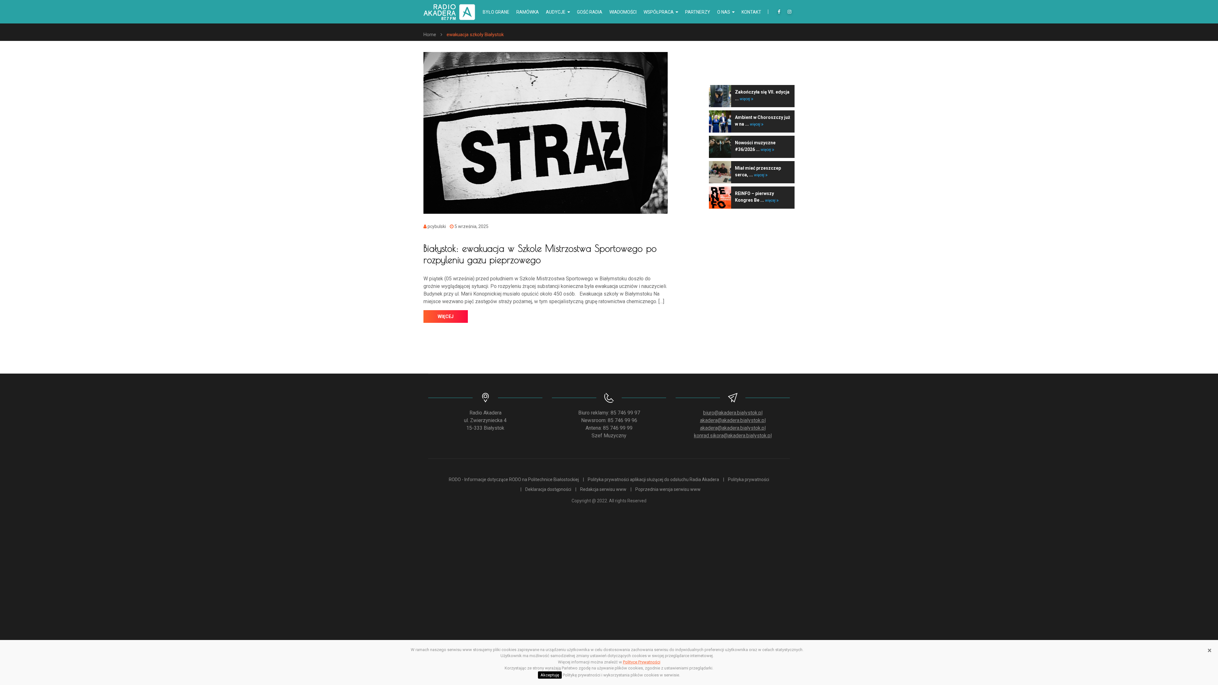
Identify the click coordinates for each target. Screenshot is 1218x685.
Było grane (496, 12)
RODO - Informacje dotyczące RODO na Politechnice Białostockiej (514, 479)
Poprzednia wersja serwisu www (668, 489)
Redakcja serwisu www (603, 489)
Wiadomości (623, 12)
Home (429, 34)
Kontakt (751, 12)
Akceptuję (549, 675)
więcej (446, 316)
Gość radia (589, 12)
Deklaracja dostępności (548, 489)
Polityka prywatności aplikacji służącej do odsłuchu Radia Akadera (653, 479)
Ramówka (527, 12)
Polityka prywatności (748, 479)
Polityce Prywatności (641, 662)
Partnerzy (697, 12)
